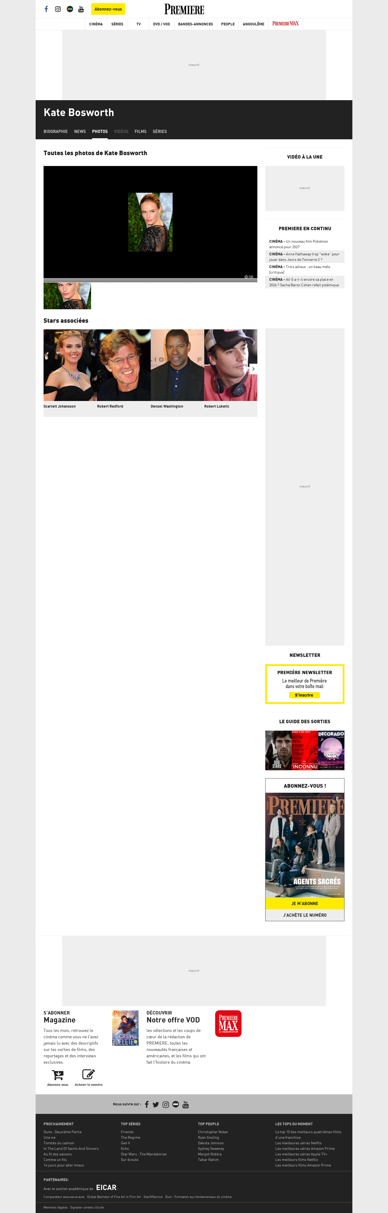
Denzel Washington (167, 406)
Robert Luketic (216, 406)
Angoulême (253, 24)
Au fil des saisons (58, 1154)
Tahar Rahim (208, 1159)
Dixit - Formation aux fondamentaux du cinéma (198, 1197)
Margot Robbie (210, 1154)
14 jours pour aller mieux (64, 1165)
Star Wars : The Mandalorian (144, 1154)
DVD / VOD (161, 24)
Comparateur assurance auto (64, 1197)
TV (138, 24)
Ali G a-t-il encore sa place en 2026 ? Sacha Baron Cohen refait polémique (304, 282)
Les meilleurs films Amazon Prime (303, 1165)
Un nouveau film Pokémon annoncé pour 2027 (298, 244)
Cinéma (96, 24)
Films (140, 131)
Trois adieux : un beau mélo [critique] (299, 269)
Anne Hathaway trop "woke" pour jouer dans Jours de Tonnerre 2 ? (304, 257)
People (228, 24)
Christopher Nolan (213, 1131)
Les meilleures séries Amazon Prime (305, 1148)
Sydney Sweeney (211, 1148)
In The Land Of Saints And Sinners (71, 1148)
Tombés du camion (59, 1143)
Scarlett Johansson (60, 406)
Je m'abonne (304, 903)
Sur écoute (129, 1159)
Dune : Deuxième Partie (63, 1131)
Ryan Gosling (208, 1137)
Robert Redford (110, 406)
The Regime (130, 1137)
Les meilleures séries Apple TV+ (301, 1154)
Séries (117, 24)
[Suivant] (253, 369)
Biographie (56, 131)
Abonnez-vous (108, 9)
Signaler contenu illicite (87, 1207)
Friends (127, 1131)
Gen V (125, 1143)
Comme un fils (55, 1159)
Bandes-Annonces (195, 24)
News (80, 131)
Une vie (49, 1137)
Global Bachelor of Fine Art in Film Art (114, 1197)
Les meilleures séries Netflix (298, 1143)
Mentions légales (56, 1207)
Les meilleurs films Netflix (296, 1159)
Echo (125, 1148)
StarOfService (153, 1197)
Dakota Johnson (211, 1143)
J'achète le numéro (305, 915)
